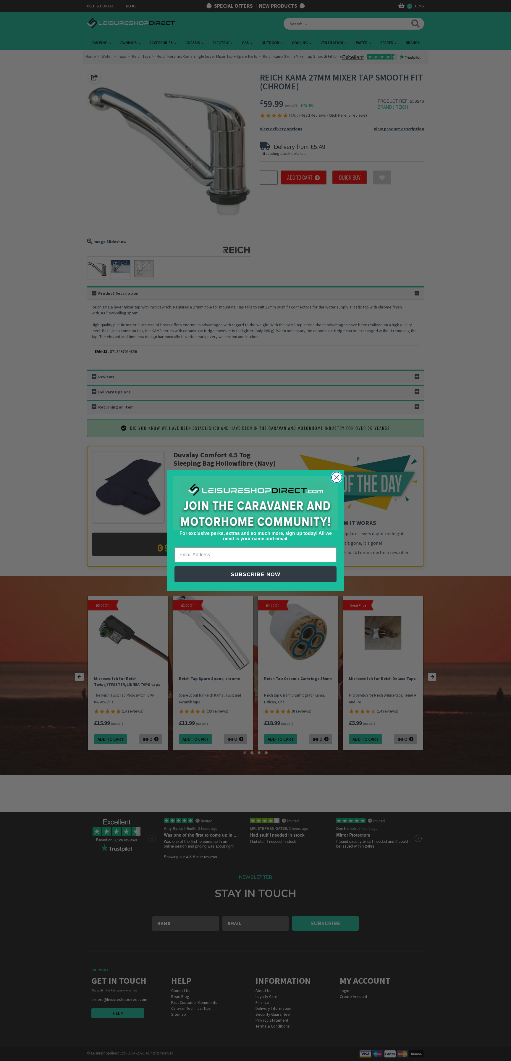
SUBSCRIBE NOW (255, 574)
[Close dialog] (336, 477)
